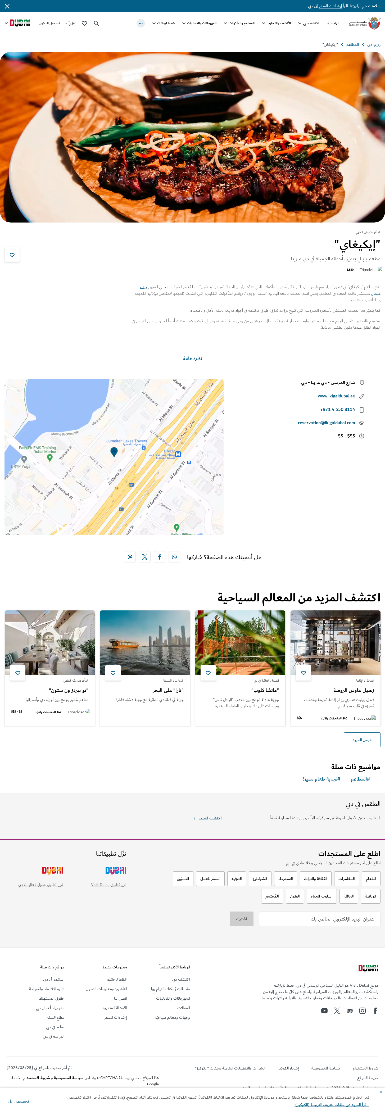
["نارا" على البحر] (145, 642)
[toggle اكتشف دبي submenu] (299, 23)
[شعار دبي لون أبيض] (367, 969)
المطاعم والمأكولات (242, 23)
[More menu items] (141, 23)
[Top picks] (84, 23)
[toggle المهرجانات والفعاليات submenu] (183, 23)
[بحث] (96, 23)
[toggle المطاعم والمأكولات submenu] (225, 23)
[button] (18, 1101)
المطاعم (352, 44)
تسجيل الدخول (49, 23)
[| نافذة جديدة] (362, 1011)
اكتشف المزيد (210, 818)
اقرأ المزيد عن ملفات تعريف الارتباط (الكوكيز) (331, 1104)
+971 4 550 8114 (337, 409)
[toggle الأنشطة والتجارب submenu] (263, 23)
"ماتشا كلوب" (265, 690)
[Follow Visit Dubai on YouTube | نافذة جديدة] (324, 1011)
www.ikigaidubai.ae (336, 396)
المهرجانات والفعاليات (201, 23)
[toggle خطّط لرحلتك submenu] (154, 23)
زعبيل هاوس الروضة (353, 690)
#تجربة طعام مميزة (321, 779)
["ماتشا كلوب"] (240, 642)
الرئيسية (333, 23)
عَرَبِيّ (72, 23)
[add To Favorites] (12, 254)
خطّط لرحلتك (166, 23)
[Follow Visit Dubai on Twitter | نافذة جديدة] (337, 1011)
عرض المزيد (362, 739)
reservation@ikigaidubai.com (326, 422)
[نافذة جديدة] (174, 557)
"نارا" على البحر (168, 690)
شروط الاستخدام (36, 1077)
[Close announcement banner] (7, 6)
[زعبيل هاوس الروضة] (336, 642)
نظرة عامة (192, 358)
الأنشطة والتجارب (279, 23)
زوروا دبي (374, 44)
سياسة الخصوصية (69, 1077)
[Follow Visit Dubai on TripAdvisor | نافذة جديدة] (350, 1011)
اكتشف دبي (311, 23)
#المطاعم (360, 779)
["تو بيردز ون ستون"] (50, 642)
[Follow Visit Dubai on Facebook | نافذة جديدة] (375, 1011)
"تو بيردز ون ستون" (68, 690)
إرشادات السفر (330, 5)
